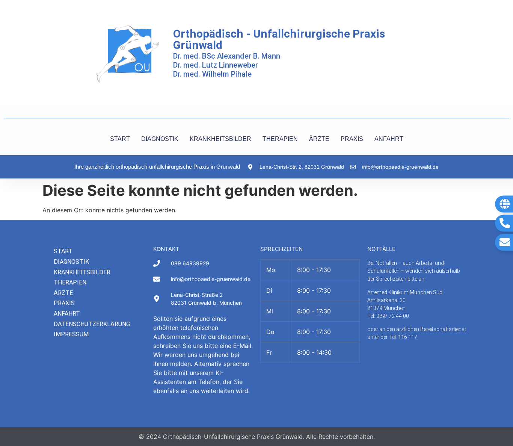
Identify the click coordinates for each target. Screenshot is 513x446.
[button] (16, 429)
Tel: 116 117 (403, 337)
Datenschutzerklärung (92, 324)
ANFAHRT (388, 139)
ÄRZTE (319, 139)
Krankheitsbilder (82, 272)
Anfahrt (67, 313)
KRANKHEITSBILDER (220, 139)
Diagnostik (71, 261)
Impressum (71, 334)
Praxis (64, 303)
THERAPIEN (280, 139)
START (120, 139)
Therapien (70, 282)
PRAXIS (352, 139)
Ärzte (63, 292)
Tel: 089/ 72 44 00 (388, 316)
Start (63, 251)
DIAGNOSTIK (159, 139)
